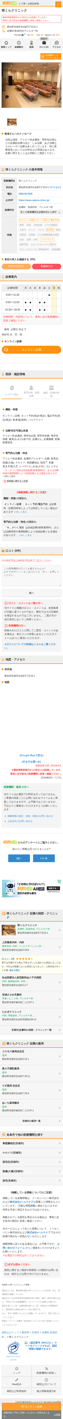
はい (19, 858)
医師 (31, 47)
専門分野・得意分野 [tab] (32, 394)
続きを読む (15, 970)
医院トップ (6, 47)
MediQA (16, 1384)
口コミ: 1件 (8, 959)
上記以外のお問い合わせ (20, 821)
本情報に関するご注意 (17, 481)
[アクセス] (55, 187)
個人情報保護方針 (46, 1391)
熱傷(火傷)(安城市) (13, 1171)
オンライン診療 (31, 349)
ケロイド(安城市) (12, 1152)
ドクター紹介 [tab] (12, 394)
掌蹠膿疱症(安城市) (13, 1143)
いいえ (44, 858)
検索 (58, 1402)
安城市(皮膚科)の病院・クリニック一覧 (32, 1030)
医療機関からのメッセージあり (52, 56)
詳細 (58, 1415)
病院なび (9, 3)
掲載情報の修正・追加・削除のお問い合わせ (30, 816)
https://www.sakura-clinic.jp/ (34, 200)
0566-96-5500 (25, 193)
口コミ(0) (44, 47)
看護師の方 (47, 266)
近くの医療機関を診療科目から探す (38, 212)
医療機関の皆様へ (46, 1372)
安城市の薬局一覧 (31, 1121)
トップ (16, 1372)
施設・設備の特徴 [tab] (51, 394)
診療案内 (19, 47)
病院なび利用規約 (16, 1391)
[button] (12, 122)
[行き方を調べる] (31, 761)
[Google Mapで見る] (31, 755)
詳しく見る (21, 512)
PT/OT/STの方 (16, 266)
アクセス (56, 47)
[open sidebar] (58, 4)
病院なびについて (46, 1384)
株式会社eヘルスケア (21, 1201)
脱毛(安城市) (10, 1180)
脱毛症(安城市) (11, 1161)
